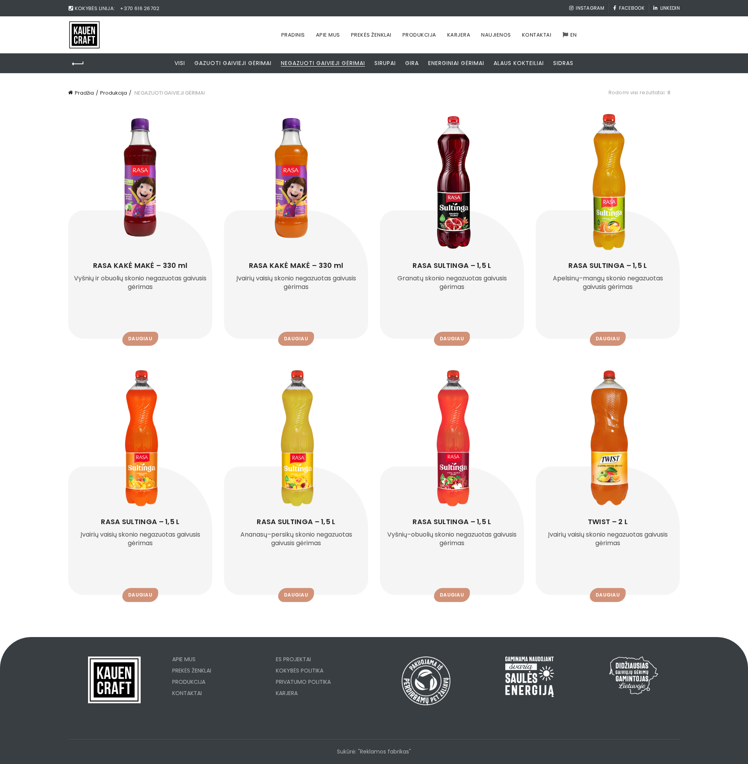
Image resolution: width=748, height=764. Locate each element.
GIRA (412, 63)
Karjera (459, 35)
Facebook (631, 8)
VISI (180, 63)
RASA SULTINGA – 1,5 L (452, 265)
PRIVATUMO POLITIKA (303, 682)
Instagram (590, 8)
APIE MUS (184, 659)
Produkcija (419, 35)
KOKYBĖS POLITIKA (299, 670)
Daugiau (140, 338)
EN (573, 35)
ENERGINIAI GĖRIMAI (456, 63)
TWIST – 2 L (608, 521)
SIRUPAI (385, 63)
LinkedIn (670, 8)
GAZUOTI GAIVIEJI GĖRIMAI (233, 63)
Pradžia (84, 93)
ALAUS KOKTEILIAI (519, 63)
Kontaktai (537, 35)
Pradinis (293, 35)
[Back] (78, 64)
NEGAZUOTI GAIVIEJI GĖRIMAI (323, 63)
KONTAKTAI (187, 693)
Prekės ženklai (371, 35)
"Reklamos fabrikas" (384, 751)
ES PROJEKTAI (293, 659)
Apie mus (328, 35)
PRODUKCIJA (188, 682)
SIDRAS (563, 63)
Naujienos (496, 35)
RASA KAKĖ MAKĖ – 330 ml (140, 265)
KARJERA (287, 693)
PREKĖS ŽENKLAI (191, 670)
